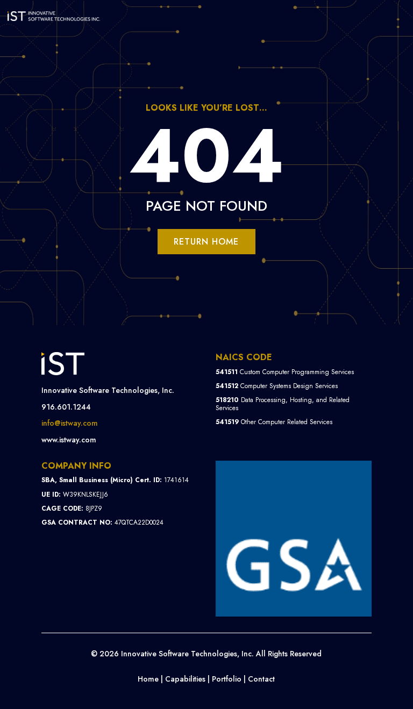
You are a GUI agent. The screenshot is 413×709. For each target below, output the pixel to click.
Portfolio (226, 679)
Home (148, 679)
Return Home (206, 241)
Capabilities (185, 679)
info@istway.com (69, 423)
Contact (261, 679)
